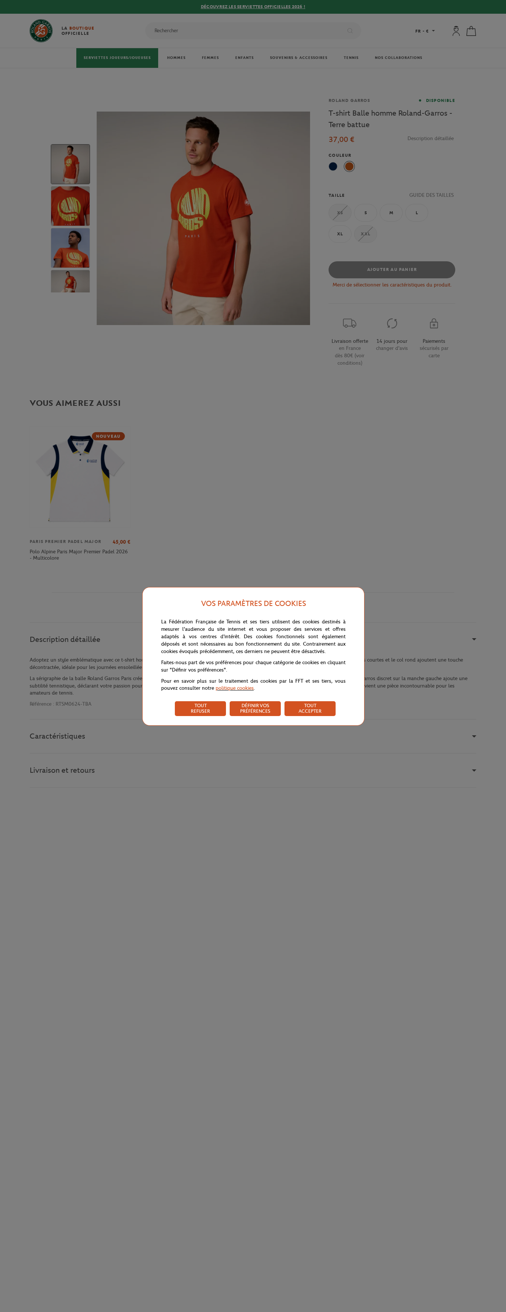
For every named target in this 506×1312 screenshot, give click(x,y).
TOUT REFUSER (200, 708)
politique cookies (235, 688)
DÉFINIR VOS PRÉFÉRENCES (255, 708)
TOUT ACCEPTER (310, 708)
